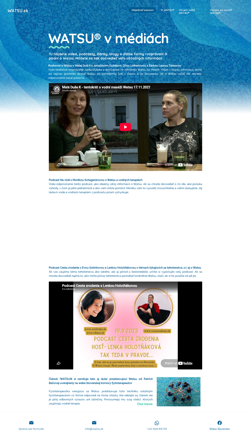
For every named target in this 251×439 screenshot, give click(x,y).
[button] (31, 422)
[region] (163, 19)
